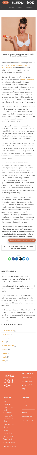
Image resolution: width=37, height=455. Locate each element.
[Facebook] (28, 2)
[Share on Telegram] (27, 259)
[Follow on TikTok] (12, 381)
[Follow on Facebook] (5, 381)
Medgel (4, 338)
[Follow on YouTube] (8, 385)
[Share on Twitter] (16, 259)
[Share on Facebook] (13, 259)
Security (4, 349)
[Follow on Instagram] (8, 381)
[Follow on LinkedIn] (5, 385)
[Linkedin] (33, 2)
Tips (3, 361)
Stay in (4, 357)
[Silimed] (9, 375)
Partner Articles (7, 346)
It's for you (5, 334)
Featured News (7, 331)
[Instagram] (30, 2)
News (3, 342)
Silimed (4, 353)
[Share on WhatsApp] (9, 259)
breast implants (27, 80)
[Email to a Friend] (20, 259)
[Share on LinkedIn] (23, 259)
